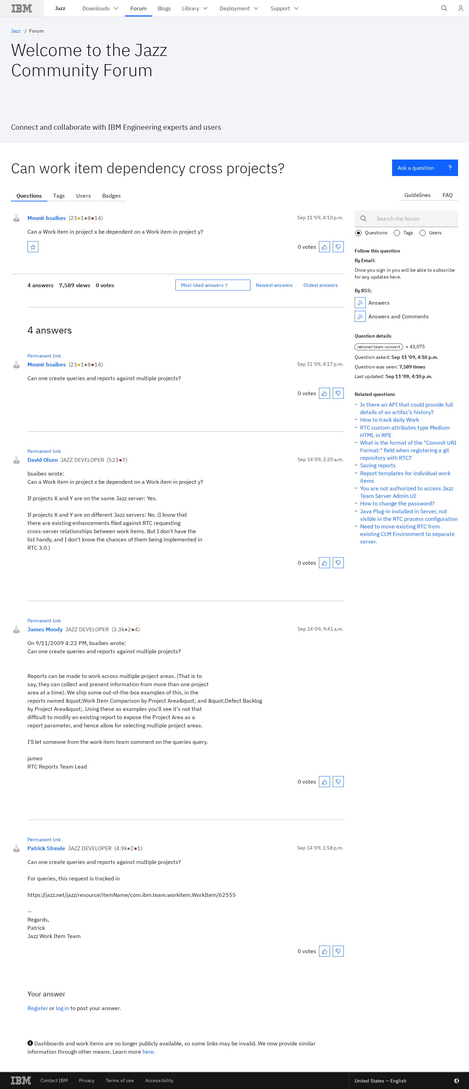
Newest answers (274, 285)
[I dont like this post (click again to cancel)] (338, 246)
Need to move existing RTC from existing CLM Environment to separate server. (407, 534)
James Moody (44, 629)
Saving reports (378, 465)
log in (62, 1008)
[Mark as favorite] (32, 246)
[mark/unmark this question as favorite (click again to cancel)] (32, 246)
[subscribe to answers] (360, 302)
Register (37, 1008)
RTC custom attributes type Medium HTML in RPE (405, 431)
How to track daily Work (389, 419)
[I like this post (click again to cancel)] (324, 246)
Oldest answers (321, 285)
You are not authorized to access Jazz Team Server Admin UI (406, 492)
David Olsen (42, 459)
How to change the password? (397, 503)
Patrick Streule (46, 848)
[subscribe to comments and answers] (360, 316)
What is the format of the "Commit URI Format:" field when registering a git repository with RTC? (408, 450)
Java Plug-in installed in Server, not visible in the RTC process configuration (409, 515)
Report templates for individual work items (405, 477)
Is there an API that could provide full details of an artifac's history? (406, 408)
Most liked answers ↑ (204, 285)
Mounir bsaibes (46, 217)
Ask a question (416, 167)
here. (148, 1051)
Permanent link (44, 356)
